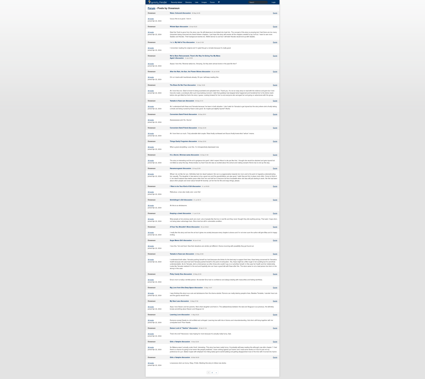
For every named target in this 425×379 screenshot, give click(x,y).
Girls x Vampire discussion (180, 341)
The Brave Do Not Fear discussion (183, 85)
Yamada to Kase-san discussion (182, 101)
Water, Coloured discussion (180, 13)
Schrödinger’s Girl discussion (181, 200)
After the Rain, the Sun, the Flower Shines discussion (190, 71)
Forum (212, 2)
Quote (275, 13)
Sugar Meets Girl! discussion (181, 240)
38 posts (151, 19)
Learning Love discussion (180, 314)
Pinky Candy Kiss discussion (181, 274)
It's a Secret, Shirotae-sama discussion (184, 155)
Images (204, 2)
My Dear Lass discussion (179, 301)
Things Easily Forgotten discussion (183, 141)
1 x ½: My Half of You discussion (182, 42)
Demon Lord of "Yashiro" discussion (184, 328)
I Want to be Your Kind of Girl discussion (185, 186)
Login (274, 2)
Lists (196, 2)
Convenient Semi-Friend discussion (183, 114)
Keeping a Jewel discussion (180, 213)
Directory (188, 2)
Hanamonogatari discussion (180, 168)
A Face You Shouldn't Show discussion (185, 227)
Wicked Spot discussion (179, 26)
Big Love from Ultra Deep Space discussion (186, 287)
